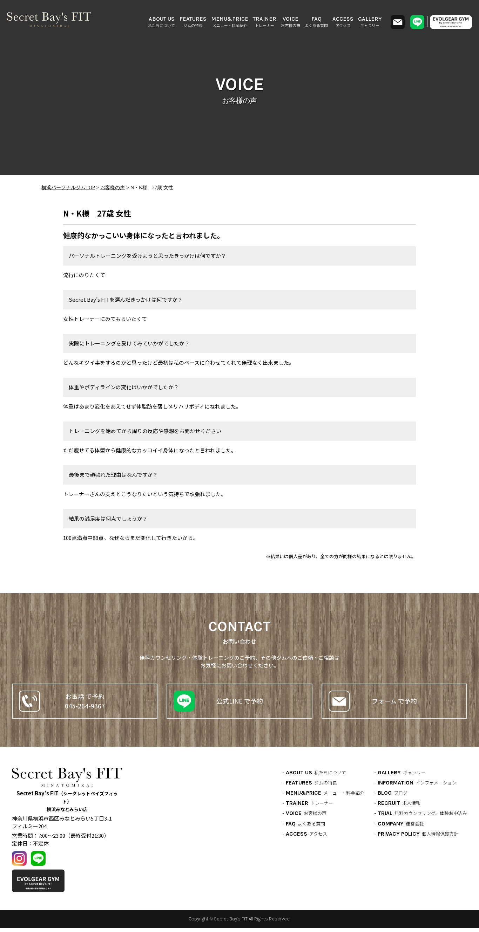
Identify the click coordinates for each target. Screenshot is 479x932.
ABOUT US (161, 21)
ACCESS (342, 21)
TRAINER (264, 21)
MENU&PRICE (229, 21)
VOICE (290, 21)
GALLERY (370, 21)
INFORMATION (417, 782)
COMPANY (401, 823)
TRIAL (422, 813)
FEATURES (193, 21)
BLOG (392, 792)
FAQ (316, 21)
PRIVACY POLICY (418, 833)
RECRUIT (399, 803)
